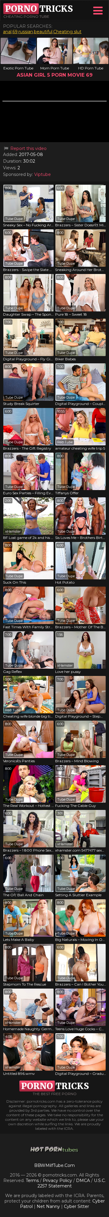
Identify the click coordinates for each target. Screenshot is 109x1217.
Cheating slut (67, 31)
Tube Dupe (14, 219)
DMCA (83, 1180)
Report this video (28, 148)
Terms (32, 1180)
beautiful (43, 31)
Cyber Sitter (76, 1206)
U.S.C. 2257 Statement (72, 1183)
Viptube (42, 174)
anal (7, 31)
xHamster (13, 531)
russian (25, 31)
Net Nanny (48, 1206)
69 (15, 31)
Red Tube (65, 442)
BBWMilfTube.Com (54, 1165)
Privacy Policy (58, 1180)
